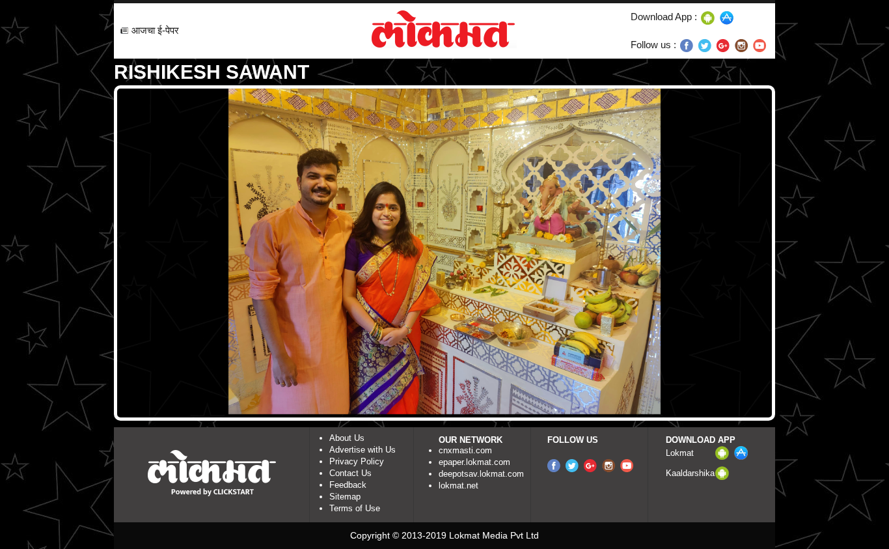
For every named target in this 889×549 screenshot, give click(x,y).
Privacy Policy (356, 461)
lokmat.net (458, 485)
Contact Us (350, 473)
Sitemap (345, 496)
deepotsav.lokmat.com (481, 474)
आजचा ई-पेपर (155, 30)
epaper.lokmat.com (474, 462)
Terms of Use (354, 508)
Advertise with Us (362, 449)
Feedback (347, 485)
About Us (346, 438)
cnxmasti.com (465, 450)
